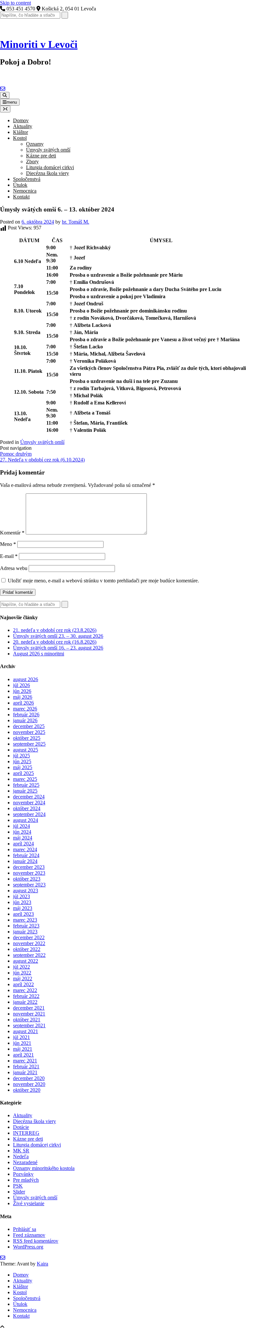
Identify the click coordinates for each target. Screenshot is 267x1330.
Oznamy (35, 144)
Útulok (20, 185)
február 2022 (26, 996)
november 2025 (29, 732)
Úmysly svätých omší (48, 150)
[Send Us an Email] (2, 89)
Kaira (42, 1263)
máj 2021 (22, 1049)
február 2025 (26, 785)
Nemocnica (24, 191)
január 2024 (25, 861)
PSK (18, 1186)
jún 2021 (22, 1043)
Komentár (12, 532)
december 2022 (29, 937)
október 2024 (26, 808)
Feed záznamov (29, 1235)
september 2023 (29, 884)
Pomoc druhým (16, 454)
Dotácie (21, 1127)
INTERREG (26, 1133)
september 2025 (29, 744)
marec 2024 (25, 849)
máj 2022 (22, 978)
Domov (21, 120)
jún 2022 (22, 972)
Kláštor (20, 132)
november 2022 (29, 943)
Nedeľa (21, 1156)
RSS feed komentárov (35, 1241)
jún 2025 (22, 761)
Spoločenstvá (26, 179)
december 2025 (29, 726)
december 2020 (29, 1078)
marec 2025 (25, 779)
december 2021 (29, 1008)
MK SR (21, 1150)
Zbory (32, 161)
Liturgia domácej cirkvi (50, 167)
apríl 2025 (23, 773)
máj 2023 (22, 908)
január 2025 (25, 791)
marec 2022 (25, 990)
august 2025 (25, 750)
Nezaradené (25, 1162)
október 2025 (26, 738)
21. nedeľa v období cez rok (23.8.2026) (54, 630)
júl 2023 (21, 896)
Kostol (20, 138)
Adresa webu (13, 568)
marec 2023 (25, 920)
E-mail (9, 556)
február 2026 (26, 714)
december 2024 (29, 796)
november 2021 (29, 1013)
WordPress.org (28, 1247)
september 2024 (29, 814)
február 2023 (26, 925)
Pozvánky (23, 1174)
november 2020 (29, 1084)
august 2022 (25, 961)
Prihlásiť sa (24, 1229)
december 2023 (29, 867)
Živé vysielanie (28, 1203)
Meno (8, 544)
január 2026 (25, 720)
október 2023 (26, 879)
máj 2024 (22, 837)
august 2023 (25, 890)
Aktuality (22, 126)
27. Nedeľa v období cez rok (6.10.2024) (42, 459)
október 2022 (26, 949)
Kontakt (21, 196)
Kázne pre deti (41, 155)
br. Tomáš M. (75, 222)
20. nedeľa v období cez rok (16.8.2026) (54, 642)
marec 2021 (25, 1060)
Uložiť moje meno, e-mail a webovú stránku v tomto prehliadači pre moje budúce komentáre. (103, 580)
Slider (19, 1191)
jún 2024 (22, 832)
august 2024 (25, 820)
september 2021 (29, 1025)
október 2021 (26, 1019)
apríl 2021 (23, 1055)
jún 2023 (22, 902)
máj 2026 (22, 697)
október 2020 (26, 1090)
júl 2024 (21, 826)
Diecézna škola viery (47, 173)
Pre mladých (26, 1180)
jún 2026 (22, 691)
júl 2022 (21, 967)
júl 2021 (21, 1037)
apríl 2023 (23, 914)
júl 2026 (21, 685)
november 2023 (29, 873)
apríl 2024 (23, 843)
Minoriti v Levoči (38, 44)
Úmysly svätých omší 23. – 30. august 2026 (58, 636)
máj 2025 (22, 767)
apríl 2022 (23, 984)
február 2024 (26, 855)
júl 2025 (21, 755)
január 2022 (25, 1002)
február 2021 (26, 1066)
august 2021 (25, 1031)
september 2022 (29, 955)
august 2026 (25, 679)
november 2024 (29, 802)
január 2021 (25, 1072)
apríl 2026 (23, 703)
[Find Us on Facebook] (7, 89)
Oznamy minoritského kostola (44, 1168)
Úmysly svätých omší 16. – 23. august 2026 (58, 647)
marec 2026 (25, 708)
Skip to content (15, 3)
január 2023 (25, 931)
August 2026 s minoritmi (38, 653)
